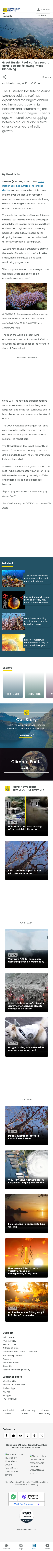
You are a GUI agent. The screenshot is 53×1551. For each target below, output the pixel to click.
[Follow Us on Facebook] (6, 1435)
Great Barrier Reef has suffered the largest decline (23, 186)
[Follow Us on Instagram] (13, 1435)
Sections (41, 15)
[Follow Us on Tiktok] (27, 1435)
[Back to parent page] (7, 13)
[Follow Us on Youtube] (20, 1435)
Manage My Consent (13, 1355)
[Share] (4, 77)
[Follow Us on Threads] (34, 1435)
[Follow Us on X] (41, 1435)
